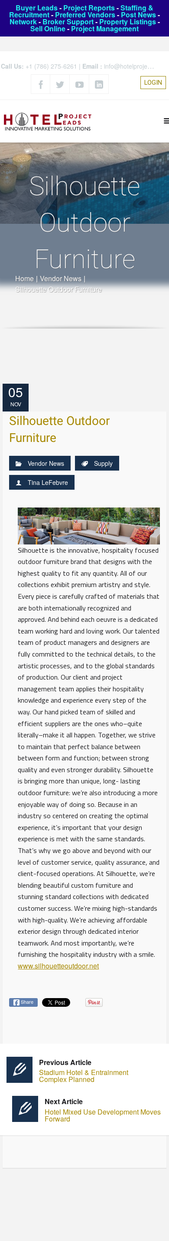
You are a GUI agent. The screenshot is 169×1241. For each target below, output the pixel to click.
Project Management (105, 28)
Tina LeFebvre (48, 482)
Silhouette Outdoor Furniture (59, 430)
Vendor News (60, 278)
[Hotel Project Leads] (47, 121)
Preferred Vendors (85, 15)
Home (24, 278)
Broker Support (68, 22)
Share (26, 1001)
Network (23, 22)
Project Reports (89, 8)
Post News (138, 15)
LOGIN (153, 82)
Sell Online (47, 28)
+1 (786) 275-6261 (51, 66)
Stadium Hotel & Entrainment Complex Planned (83, 1071)
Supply (103, 463)
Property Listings (127, 22)
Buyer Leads (37, 8)
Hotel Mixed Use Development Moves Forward (103, 1110)
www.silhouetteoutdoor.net (58, 966)
